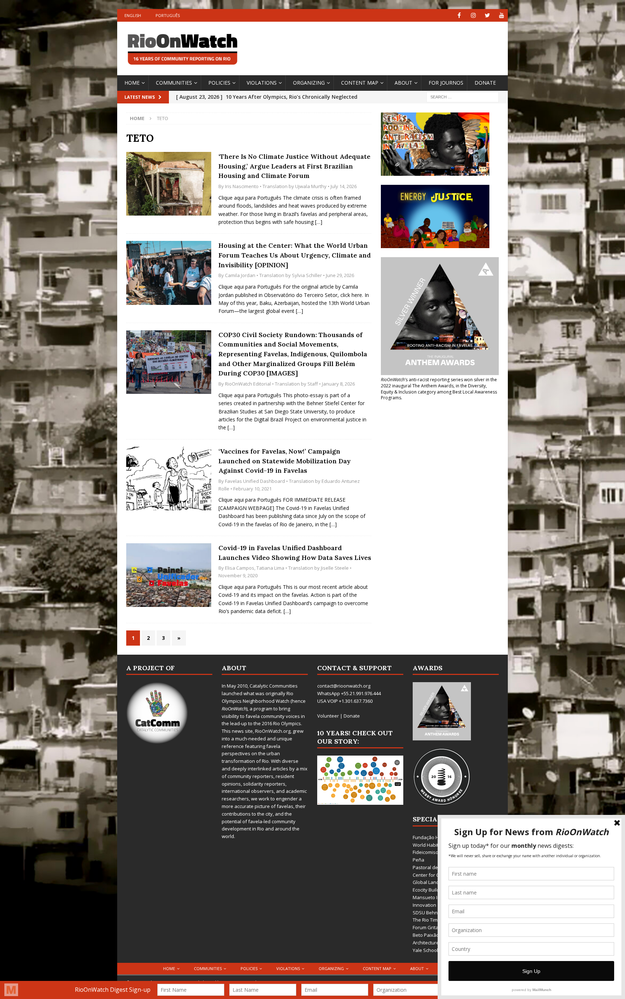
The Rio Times (428, 920)
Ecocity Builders (430, 890)
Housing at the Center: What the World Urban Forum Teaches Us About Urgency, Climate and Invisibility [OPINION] (294, 255)
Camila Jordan (240, 275)
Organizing (309, 82)
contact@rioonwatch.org (343, 686)
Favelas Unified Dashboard (255, 481)
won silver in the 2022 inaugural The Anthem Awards (439, 383)
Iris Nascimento (242, 186)
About (403, 82)
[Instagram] (473, 15)
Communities (174, 82)
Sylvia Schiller (307, 275)
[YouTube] (501, 15)
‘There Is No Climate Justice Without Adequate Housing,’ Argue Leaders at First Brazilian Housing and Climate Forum (294, 166)
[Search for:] (462, 96)
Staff (312, 384)
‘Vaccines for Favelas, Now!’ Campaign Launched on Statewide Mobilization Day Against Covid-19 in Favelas (284, 461)
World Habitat (428, 845)
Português (168, 15)
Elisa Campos (239, 568)
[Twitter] (487, 15)
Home (132, 82)
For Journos (446, 82)
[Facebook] (459, 15)
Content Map (359, 82)
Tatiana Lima (270, 568)
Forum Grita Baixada (435, 927)
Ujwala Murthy (311, 186)
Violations (262, 82)
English (132, 15)
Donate (485, 82)
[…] (318, 221)
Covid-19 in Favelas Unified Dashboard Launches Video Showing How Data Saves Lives (294, 553)
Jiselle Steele (335, 568)
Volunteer (328, 716)
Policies (219, 82)
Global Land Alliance (435, 882)
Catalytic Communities (274, 686)
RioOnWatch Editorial (248, 384)
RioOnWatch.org (272, 731)
